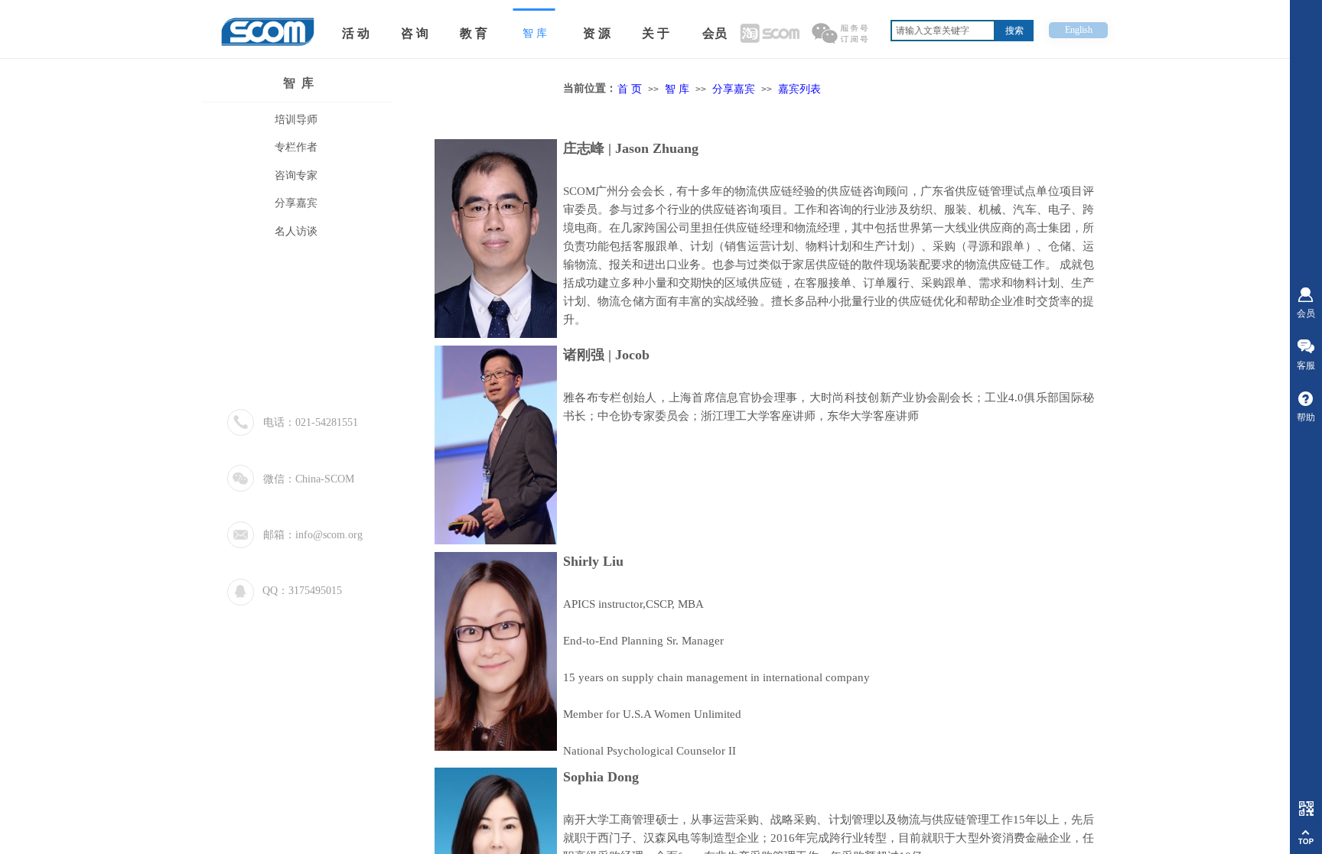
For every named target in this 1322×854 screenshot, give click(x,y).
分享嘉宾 (733, 89)
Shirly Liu (593, 561)
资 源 (597, 33)
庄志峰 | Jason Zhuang (630, 148)
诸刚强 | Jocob (606, 354)
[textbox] (943, 30)
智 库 (298, 82)
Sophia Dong (601, 776)
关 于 (655, 33)
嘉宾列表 (799, 89)
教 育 (473, 33)
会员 (714, 33)
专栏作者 (296, 147)
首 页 (629, 89)
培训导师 (296, 119)
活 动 (356, 33)
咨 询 (414, 33)
